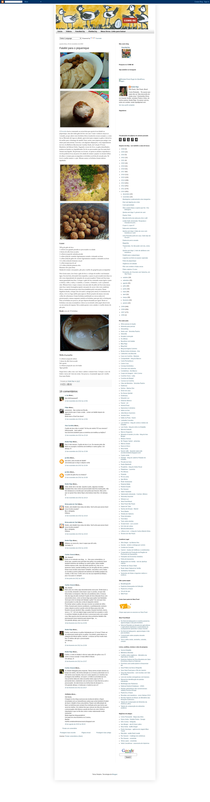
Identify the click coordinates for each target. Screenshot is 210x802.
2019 (123, 166)
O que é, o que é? (128, 225)
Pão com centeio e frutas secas (133, 266)
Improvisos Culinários (128, 408)
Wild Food (124, 594)
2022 (123, 157)
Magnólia (126, 243)
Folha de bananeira (127, 559)
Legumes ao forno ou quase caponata (135, 258)
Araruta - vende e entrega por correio (133, 545)
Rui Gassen (125, 489)
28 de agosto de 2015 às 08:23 (75, 724)
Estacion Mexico (126, 400)
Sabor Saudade (126, 492)
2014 (123, 180)
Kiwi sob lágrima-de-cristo (131, 202)
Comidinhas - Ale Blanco (129, 371)
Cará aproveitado (128, 205)
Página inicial (86, 733)
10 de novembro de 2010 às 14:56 (76, 401)
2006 (123, 315)
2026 (123, 149)
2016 (123, 174)
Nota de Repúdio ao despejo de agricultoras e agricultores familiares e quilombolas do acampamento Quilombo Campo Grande (135, 627)
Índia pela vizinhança (130, 228)
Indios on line (125, 410)
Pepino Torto (127, 215)
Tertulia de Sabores (127, 514)
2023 (123, 155)
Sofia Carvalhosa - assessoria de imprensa (135, 743)
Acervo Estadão (126, 650)
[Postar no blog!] (64, 384)
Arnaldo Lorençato (127, 336)
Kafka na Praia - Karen (128, 418)
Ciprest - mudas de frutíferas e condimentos (135, 550)
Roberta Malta (125, 484)
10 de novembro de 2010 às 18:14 (76, 498)
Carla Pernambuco (127, 361)
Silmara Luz (125, 499)
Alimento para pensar (128, 326)
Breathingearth (126, 584)
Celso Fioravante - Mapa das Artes (132, 717)
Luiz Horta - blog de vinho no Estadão (133, 427)
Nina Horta (124, 448)
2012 (123, 186)
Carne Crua (125, 363)
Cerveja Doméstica (127, 366)
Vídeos (69, 31)
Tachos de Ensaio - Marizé (129, 509)
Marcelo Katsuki (126, 429)
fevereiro (126, 300)
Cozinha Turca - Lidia (128, 376)
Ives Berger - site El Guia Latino (131, 724)
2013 (123, 183)
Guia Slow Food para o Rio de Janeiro (133, 670)
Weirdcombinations (127, 528)
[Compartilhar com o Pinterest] (71, 384)
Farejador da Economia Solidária (132, 556)
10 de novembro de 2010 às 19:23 (76, 516)
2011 (123, 189)
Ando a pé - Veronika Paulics (130, 331)
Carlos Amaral (70, 554)
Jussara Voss (125, 415)
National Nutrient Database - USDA (132, 686)
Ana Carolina (69, 425)
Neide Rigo (68, 442)
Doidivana (124, 396)
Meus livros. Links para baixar (113, 31)
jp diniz (67, 458)
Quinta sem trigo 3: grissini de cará (134, 212)
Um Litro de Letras (127, 526)
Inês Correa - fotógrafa (128, 722)
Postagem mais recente (68, 733)
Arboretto (124, 334)
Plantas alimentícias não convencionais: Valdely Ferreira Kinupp (134, 689)
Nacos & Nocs (125, 446)
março (125, 297)
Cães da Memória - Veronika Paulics (133, 383)
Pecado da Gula (126, 462)
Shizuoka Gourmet (127, 496)
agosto (125, 283)
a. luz (66, 395)
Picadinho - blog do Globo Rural (131, 467)
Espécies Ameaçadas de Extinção (132, 586)
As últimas (124, 339)
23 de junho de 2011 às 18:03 (75, 578)
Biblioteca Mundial (127, 653)
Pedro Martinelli (126, 464)
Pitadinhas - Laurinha (128, 469)
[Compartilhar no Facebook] (68, 384)
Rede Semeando (126, 482)
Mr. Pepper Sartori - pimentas (130, 441)
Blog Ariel (124, 346)
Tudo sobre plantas (127, 521)
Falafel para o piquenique (131, 255)
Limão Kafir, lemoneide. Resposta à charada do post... (134, 222)
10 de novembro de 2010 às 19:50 (76, 548)
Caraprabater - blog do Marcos (131, 358)
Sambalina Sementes (128, 571)
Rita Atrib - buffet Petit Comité (130, 733)
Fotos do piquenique (129, 261)
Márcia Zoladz (125, 444)
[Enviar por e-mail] (61, 384)
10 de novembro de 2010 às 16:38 (76, 477)
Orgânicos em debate (130, 264)
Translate (98, 38)
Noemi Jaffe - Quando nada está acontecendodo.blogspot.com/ (131, 452)
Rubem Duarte (126, 487)
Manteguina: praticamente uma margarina (136, 199)
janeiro (125, 303)
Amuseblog (124, 329)
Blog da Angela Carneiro (129, 348)
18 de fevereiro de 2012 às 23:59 (76, 623)
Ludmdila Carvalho (127, 420)
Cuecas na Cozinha (127, 381)
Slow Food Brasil (126, 501)
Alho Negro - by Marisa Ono (130, 542)
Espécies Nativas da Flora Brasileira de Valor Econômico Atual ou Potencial (136, 660)
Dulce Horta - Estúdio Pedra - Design (133, 719)
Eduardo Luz (125, 398)
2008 (123, 309)
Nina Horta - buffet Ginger (129, 727)
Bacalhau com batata (128, 341)
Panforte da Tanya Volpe (129, 566)
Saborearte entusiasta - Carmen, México (134, 494)
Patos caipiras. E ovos (130, 269)
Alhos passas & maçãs (128, 324)
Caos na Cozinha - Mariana (130, 356)
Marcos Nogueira (126, 432)
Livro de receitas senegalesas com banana (135, 677)
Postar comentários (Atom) (74, 736)
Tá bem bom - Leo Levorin (129, 524)
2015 (123, 177)
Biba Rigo (124, 344)
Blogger (114, 774)
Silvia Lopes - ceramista (129, 741)
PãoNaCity (92, 31)
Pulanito (123, 474)
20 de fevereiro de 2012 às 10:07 (76, 661)
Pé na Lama (125, 477)
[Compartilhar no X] (66, 384)
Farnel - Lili (124, 403)
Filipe (67, 407)
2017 (123, 171)
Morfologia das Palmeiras (129, 684)
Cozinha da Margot (127, 378)
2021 (123, 160)
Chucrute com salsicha (128, 368)
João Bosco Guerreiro (128, 413)
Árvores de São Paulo (128, 533)
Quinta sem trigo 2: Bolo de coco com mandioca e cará (135, 232)
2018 (123, 169)
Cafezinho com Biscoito (128, 353)
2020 (123, 163)
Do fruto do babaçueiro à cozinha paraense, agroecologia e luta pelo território (135, 622)
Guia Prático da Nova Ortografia (131, 668)
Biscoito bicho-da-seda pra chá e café (135, 218)
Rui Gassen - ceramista (128, 738)
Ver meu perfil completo (127, 105)
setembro (126, 280)
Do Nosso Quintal (126, 393)
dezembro (126, 194)
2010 (123, 191)
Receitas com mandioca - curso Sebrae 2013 (136, 695)
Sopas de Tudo (126, 506)
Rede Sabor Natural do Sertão (131, 568)
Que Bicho (124, 479)
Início (59, 31)
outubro (125, 277)
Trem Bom (124, 519)
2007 (123, 312)
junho (125, 289)
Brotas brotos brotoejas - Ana (130, 351)
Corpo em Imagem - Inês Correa (131, 373)
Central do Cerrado (127, 547)
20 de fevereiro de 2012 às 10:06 (76, 645)
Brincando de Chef (71, 504)
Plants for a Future (127, 589)
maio (125, 292)
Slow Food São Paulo (128, 504)
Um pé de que (125, 591)
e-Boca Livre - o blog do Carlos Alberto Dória (135, 531)
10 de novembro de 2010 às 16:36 (76, 465)
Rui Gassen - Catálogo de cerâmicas (133, 736)
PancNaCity (80, 31)
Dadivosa (124, 386)
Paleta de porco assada (130, 240)
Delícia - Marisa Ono (127, 388)
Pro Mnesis (124, 472)
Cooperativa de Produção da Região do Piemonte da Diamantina (134, 553)
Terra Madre (125, 511)
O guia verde (125, 455)
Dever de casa (125, 391)
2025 (123, 152)
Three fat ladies (126, 516)
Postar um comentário (69, 728)
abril (124, 294)
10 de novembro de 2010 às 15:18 (76, 435)
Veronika (64, 131)
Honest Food (125, 405)
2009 (123, 306)
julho (125, 286)
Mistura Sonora (126, 439)
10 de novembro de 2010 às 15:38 (76, 451)
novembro (126, 197)
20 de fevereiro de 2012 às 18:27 (76, 688)
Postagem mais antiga (103, 733)
